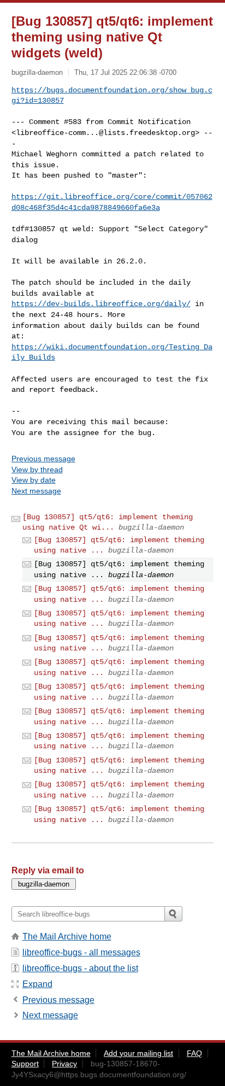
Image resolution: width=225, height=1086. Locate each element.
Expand (37, 984)
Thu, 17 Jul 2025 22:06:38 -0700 (125, 72)
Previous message (43, 458)
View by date (33, 480)
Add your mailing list (138, 1053)
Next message (36, 490)
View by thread (37, 469)
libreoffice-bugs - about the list (80, 968)
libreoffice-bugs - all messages (81, 952)
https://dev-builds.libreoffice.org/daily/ (101, 304)
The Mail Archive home (66, 936)
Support (25, 1063)
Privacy (64, 1063)
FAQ (194, 1053)
